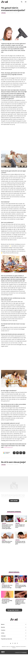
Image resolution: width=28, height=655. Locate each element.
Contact (14, 647)
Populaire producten (6, 639)
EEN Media (24, 652)
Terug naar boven (13, 610)
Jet (17, 464)
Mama (2, 624)
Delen (14, 452)
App (24, 452)
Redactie (4, 646)
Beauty (3, 627)
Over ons (8, 646)
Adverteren (13, 646)
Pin (20, 452)
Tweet (17, 452)
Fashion (3, 630)
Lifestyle (3, 12)
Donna (18, 12)
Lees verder (14, 500)
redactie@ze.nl (8, 447)
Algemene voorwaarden (21, 646)
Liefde (2, 633)
